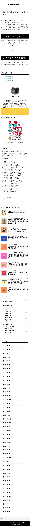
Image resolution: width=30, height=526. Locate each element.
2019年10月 (7, 426)
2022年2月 (7, 384)
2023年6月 (7, 365)
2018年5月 (7, 481)
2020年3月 (7, 411)
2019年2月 (7, 450)
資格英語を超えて (16, 326)
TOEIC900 (16, 334)
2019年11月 (7, 423)
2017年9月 (7, 504)
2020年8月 (7, 403)
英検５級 (16, 311)
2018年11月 (7, 457)
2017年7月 (7, 511)
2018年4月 (7, 484)
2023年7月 (7, 361)
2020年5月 (7, 407)
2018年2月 (7, 492)
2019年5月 (7, 442)
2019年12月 (7, 419)
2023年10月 (7, 357)
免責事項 (20, 522)
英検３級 (16, 315)
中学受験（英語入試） (16, 308)
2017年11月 (7, 496)
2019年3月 (7, 446)
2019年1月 (7, 453)
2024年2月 (7, 349)
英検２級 (16, 319)
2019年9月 (7, 430)
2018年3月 (7, 488)
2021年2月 (7, 395)
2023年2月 (7, 376)
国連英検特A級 (16, 330)
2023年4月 (7, 368)
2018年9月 (7, 465)
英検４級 (16, 313)
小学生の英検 (9, 78)
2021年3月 (7, 392)
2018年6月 (7, 477)
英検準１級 (16, 321)
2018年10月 (7, 461)
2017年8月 (7, 508)
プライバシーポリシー (12, 522)
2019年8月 (7, 434)
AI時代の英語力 (9, 76)
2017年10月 (7, 500)
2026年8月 (7, 345)
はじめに (16, 309)
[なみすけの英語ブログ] (15, 7)
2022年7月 (7, 380)
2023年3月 (7, 372)
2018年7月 (7, 473)
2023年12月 (7, 353)
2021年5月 (7, 388)
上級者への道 (9, 80)
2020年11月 (7, 399)
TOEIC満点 (16, 328)
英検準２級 (16, 317)
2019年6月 (7, 438)
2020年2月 (7, 415)
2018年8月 (7, 469)
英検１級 (16, 332)
